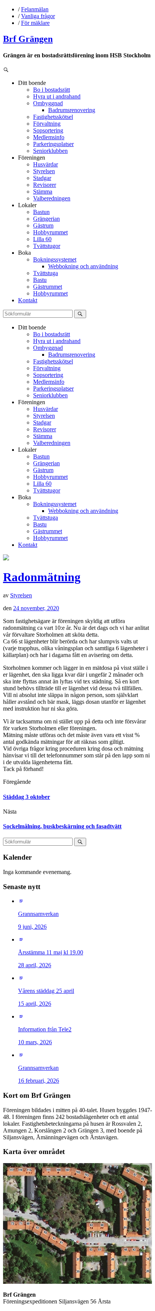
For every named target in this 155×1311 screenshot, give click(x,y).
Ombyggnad (48, 103)
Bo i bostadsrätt (51, 89)
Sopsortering (48, 130)
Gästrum (43, 225)
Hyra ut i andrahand (57, 96)
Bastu (40, 280)
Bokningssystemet (54, 259)
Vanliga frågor (38, 16)
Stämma (42, 191)
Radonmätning (42, 577)
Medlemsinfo (48, 137)
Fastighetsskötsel (53, 117)
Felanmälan (35, 9)
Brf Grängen (28, 39)
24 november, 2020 (36, 608)
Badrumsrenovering (71, 110)
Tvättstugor (46, 246)
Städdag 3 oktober (26, 797)
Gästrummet (47, 286)
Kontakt (27, 300)
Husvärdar (45, 164)
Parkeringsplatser (53, 144)
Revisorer (44, 185)
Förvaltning (47, 123)
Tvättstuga (45, 273)
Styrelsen (44, 171)
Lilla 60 (42, 239)
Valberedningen (51, 198)
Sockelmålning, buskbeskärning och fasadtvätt (62, 826)
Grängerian (46, 218)
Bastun (41, 212)
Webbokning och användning (83, 266)
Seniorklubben (50, 151)
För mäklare (35, 23)
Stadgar (42, 178)
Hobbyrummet (50, 232)
